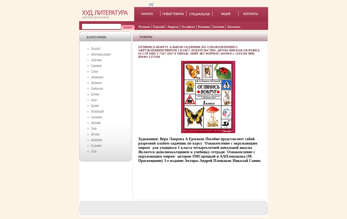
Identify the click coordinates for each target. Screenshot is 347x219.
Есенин (95, 105)
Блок (94, 99)
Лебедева (96, 59)
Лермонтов (97, 76)
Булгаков (96, 145)
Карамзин (96, 139)
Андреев (173, 26)
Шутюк (95, 133)
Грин (94, 128)
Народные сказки (101, 53)
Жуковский (97, 111)
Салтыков (96, 116)
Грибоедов (97, 88)
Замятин (218, 26)
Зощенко (96, 122)
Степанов (96, 65)
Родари (95, 93)
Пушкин (144, 26)
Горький (158, 26)
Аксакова (233, 26)
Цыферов (96, 82)
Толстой (95, 48)
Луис (94, 150)
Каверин (204, 26)
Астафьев (188, 26)
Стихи (94, 71)
